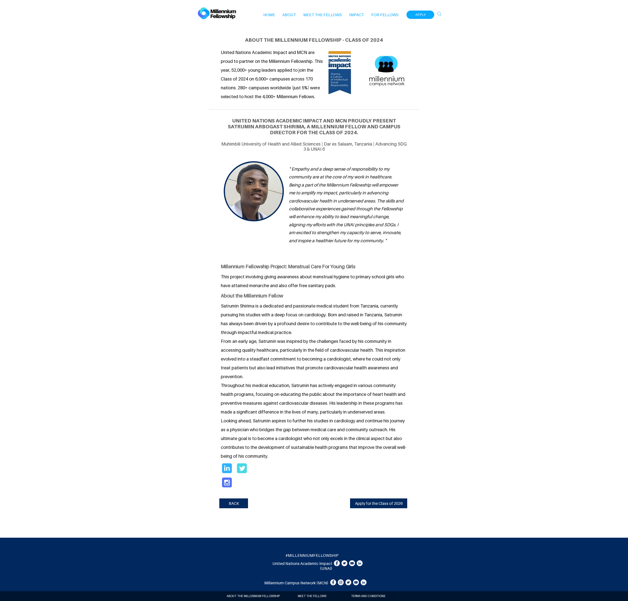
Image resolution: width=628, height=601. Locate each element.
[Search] (439, 14)
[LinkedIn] (360, 563)
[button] (289, 15)
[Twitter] (344, 563)
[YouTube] (352, 563)
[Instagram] (341, 582)
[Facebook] (337, 563)
